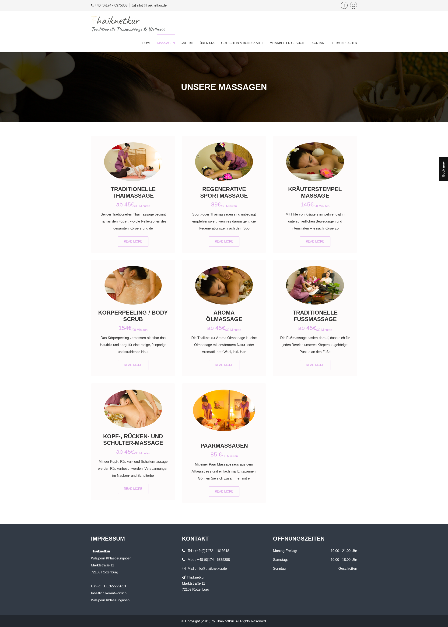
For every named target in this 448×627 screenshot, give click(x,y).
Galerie (187, 43)
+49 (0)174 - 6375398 (111, 5)
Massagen (166, 43)
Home (146, 43)
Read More (133, 241)
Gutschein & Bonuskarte (242, 43)
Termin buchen (344, 43)
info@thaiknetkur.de (151, 5)
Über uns (207, 43)
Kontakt (319, 43)
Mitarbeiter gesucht (288, 43)
